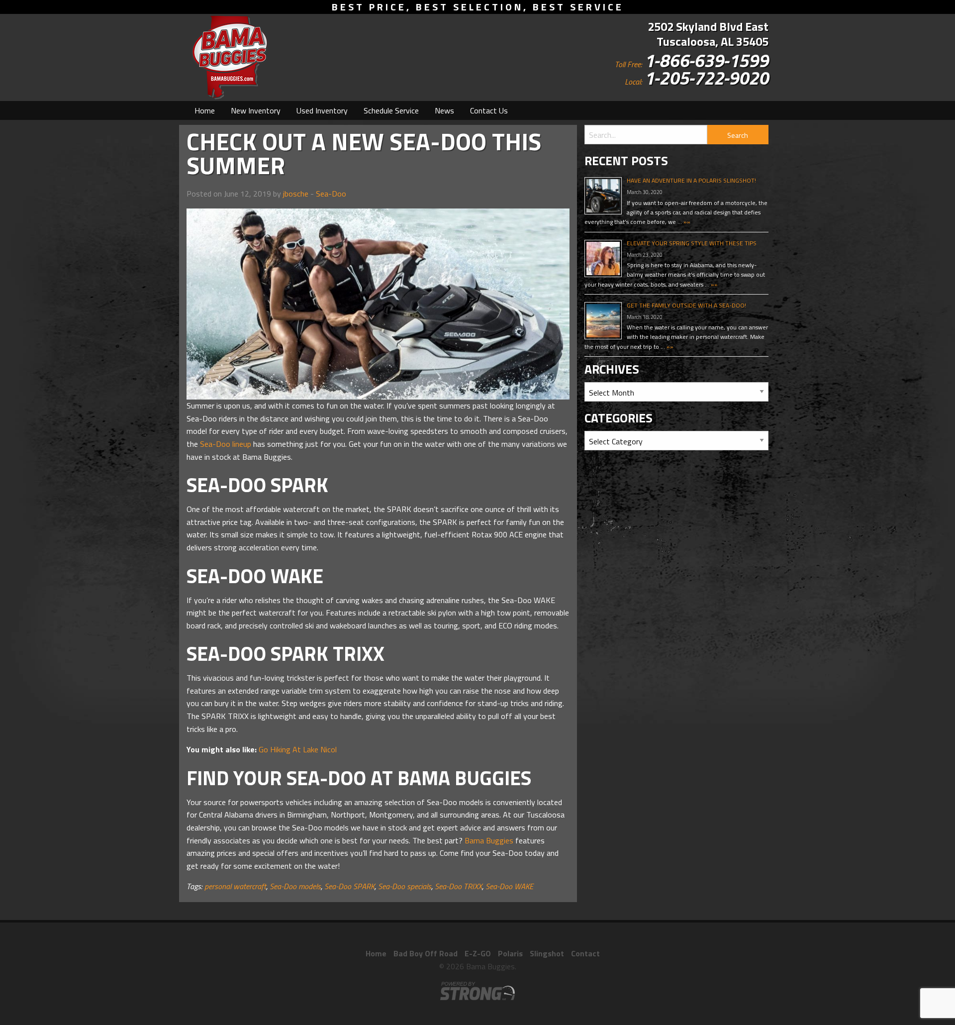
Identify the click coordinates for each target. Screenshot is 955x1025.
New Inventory (256, 110)
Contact (585, 953)
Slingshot (547, 953)
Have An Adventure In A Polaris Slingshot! (691, 180)
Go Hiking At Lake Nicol (298, 749)
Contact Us (489, 110)
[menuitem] (205, 110)
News (444, 110)
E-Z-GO (478, 953)
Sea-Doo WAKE (509, 886)
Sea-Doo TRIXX (458, 886)
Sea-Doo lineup (225, 444)
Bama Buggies (489, 840)
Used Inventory (322, 110)
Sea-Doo (331, 194)
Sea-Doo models (295, 886)
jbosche (295, 194)
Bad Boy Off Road (425, 953)
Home (204, 110)
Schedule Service (391, 110)
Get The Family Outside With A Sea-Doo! (686, 305)
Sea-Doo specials (404, 886)
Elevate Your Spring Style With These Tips (692, 243)
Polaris (510, 953)
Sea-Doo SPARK (349, 886)
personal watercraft (235, 886)
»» (686, 221)
